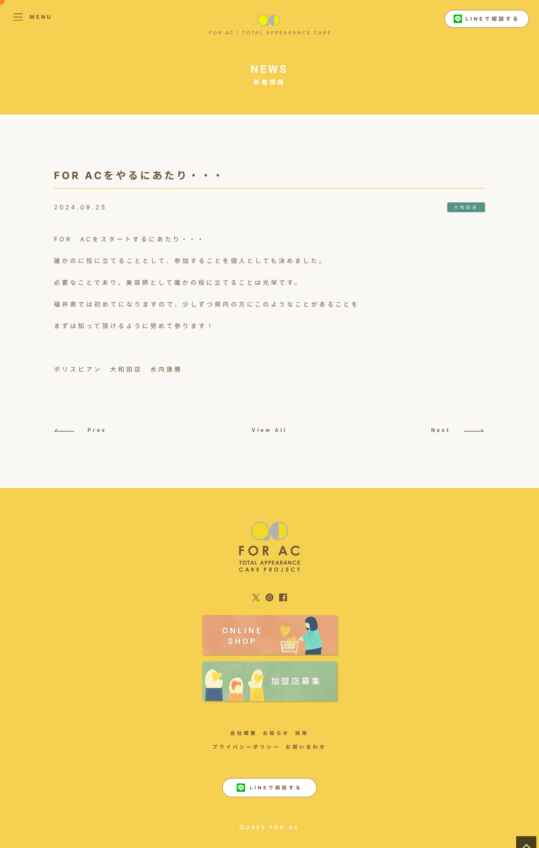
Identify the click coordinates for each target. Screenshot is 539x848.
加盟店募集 (296, 681)
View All (269, 430)
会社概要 (243, 733)
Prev (97, 430)
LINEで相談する (492, 19)
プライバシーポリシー (246, 747)
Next (441, 430)
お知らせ (276, 733)
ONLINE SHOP (242, 636)
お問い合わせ (306, 747)
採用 (302, 733)
